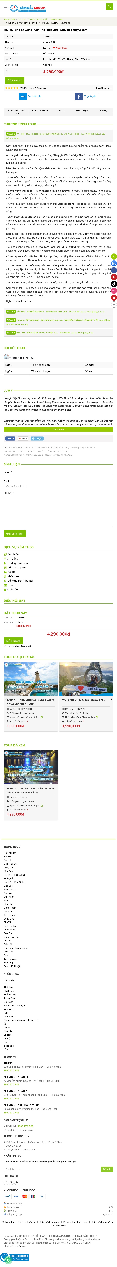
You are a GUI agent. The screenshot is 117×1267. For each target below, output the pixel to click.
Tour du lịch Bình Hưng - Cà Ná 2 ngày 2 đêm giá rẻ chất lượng (30, 702)
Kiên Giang (9, 915)
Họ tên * (8, 471)
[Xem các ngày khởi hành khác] (42, 717)
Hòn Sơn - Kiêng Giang (16, 947)
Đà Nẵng (8, 893)
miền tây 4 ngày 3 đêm (19, 447)
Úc (5, 1023)
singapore (9, 1009)
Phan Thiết (9, 929)
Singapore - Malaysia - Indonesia (21, 1020)
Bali (6, 1012)
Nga (6, 1042)
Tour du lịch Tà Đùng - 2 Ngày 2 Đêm (84, 700)
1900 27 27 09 (25, 1126)
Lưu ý (61, 110)
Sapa (6, 955)
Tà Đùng (8, 962)
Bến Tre (8, 933)
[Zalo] (114, 263)
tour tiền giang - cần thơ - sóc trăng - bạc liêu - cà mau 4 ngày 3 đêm (35, 451)
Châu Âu (8, 1031)
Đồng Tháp (10, 907)
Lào (6, 1049)
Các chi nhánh (58, 1225)
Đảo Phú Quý (11, 863)
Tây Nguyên (10, 958)
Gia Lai (7, 940)
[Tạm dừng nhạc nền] (114, 298)
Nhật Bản (9, 990)
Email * (7, 481)
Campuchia (9, 1016)
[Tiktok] (114, 284)
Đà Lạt (7, 860)
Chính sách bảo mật (49, 1222)
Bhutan (7, 1034)
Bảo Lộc (8, 885)
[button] (114, 304)
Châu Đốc (9, 918)
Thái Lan (8, 987)
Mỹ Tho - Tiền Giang (14, 874)
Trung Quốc (10, 998)
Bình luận (82, 110)
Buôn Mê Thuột (12, 966)
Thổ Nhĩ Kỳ (10, 994)
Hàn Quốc (9, 979)
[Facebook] (6, 1182)
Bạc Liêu (8, 951)
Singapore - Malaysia (15, 1005)
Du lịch (21, 19)
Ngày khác (61, 47)
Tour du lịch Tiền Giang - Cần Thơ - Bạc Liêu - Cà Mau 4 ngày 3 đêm (31, 790)
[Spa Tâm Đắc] (114, 291)
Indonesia (9, 1045)
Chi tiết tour (40, 110)
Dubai (7, 1027)
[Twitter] (11, 1182)
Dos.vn (22, 1246)
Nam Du (8, 911)
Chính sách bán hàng (102, 1222)
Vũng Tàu (9, 867)
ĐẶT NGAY (14, 80)
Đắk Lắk (8, 944)
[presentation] (6, 699)
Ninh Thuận (10, 926)
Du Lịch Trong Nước (38, 19)
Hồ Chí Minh (56, 19)
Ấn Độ (7, 1038)
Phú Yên (8, 922)
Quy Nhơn (9, 896)
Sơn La (7, 900)
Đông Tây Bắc (11, 937)
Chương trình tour (16, 112)
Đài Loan (8, 1001)
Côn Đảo (8, 871)
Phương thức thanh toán (75, 1222)
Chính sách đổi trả (26, 1222)
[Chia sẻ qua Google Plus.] (23, 438)
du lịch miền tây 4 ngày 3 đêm (78, 447)
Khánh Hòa (9, 889)
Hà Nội (7, 856)
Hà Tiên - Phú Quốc (14, 882)
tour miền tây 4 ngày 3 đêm (47, 447)
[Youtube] (16, 1182)
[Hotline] (114, 256)
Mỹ (5, 983)
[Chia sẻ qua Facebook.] (10, 438)
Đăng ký (107, 1169)
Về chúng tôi (7, 1222)
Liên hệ (103, 110)
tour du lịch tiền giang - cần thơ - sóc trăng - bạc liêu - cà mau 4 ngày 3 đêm (38, 455)
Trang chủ (9, 19)
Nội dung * (9, 492)
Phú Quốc (9, 878)
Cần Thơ (8, 904)
